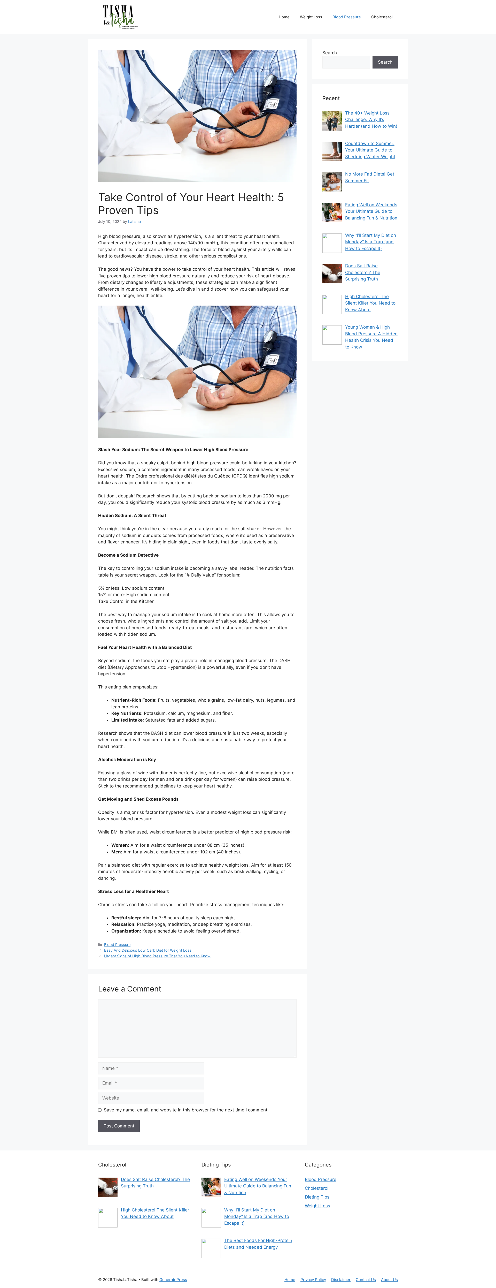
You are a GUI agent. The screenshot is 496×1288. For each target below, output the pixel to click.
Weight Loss (311, 16)
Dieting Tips (317, 1197)
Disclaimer (341, 1279)
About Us (389, 1279)
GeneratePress (173, 1279)
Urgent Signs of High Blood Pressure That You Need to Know (157, 956)
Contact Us (366, 1279)
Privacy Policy (313, 1279)
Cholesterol (382, 16)
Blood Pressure (346, 16)
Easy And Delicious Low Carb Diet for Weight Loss (148, 950)
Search (329, 52)
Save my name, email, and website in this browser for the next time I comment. (186, 1109)
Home (284, 16)
